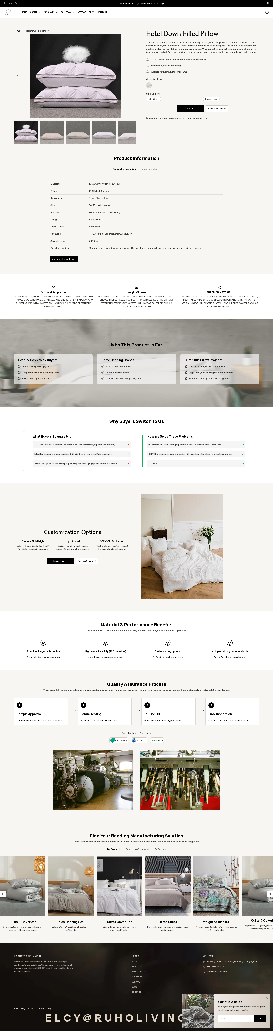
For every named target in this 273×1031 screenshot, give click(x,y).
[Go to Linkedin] (5, 3)
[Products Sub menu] (57, 12)
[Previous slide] (17, 76)
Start (259, 1018)
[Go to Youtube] (10, 3)
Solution (66, 12)
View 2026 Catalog (217, 109)
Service (81, 12)
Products (48, 12)
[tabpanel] (136, 221)
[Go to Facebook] (16, 3)
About (33, 12)
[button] (75, 76)
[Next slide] (132, 76)
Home (24, 12)
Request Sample (85, 561)
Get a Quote (191, 109)
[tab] (124, 170)
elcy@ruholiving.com (217, 971)
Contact (102, 12)
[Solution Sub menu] (74, 12)
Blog (92, 12)
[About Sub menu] (40, 12)
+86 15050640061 (216, 966)
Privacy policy (45, 1008)
